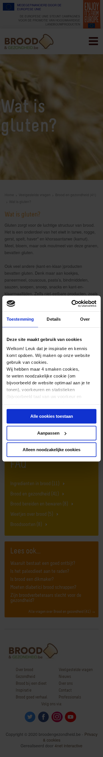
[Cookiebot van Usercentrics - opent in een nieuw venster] (72, 303)
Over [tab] (85, 319)
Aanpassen (48, 433)
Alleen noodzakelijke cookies (51, 449)
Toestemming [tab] (20, 319)
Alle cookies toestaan (51, 416)
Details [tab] (54, 319)
